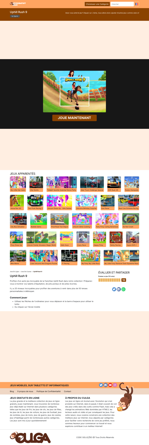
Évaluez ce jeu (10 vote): (106, 276)
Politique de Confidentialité (49, 391)
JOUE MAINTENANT (74, 118)
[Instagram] (115, 385)
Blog (12, 391)
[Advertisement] (74, 40)
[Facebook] (119, 289)
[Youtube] (110, 385)
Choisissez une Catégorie (97, 4)
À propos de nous (25, 391)
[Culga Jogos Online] (30, 437)
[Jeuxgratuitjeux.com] (18, 4)
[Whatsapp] (123, 289)
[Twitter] (114, 289)
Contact (67, 391)
